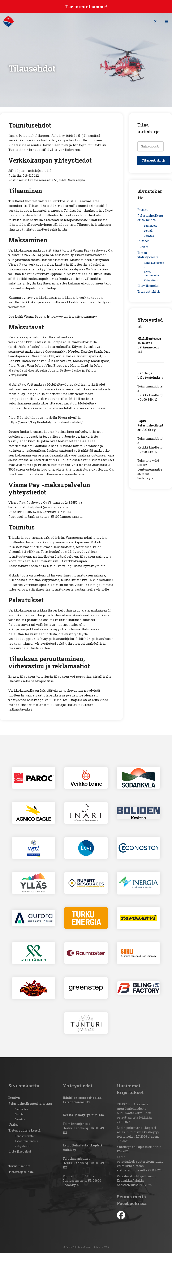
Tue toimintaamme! (86, 6)
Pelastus (149, 235)
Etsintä (148, 230)
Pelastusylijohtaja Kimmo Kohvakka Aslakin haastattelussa (136, 1180)
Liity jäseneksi (148, 286)
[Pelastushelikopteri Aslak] (8, 21)
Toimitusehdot (19, 1166)
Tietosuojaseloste (21, 1172)
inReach (143, 241)
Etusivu (142, 210)
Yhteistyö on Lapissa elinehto (139, 1147)
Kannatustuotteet (25, 1136)
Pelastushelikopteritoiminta (30, 1104)
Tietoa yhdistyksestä (24, 1130)
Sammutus (150, 225)
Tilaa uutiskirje (148, 291)
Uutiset (143, 247)
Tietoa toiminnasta (26, 1141)
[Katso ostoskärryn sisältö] (155, 21)
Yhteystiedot (151, 280)
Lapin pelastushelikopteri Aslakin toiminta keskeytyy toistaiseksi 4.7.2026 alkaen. (138, 1132)
